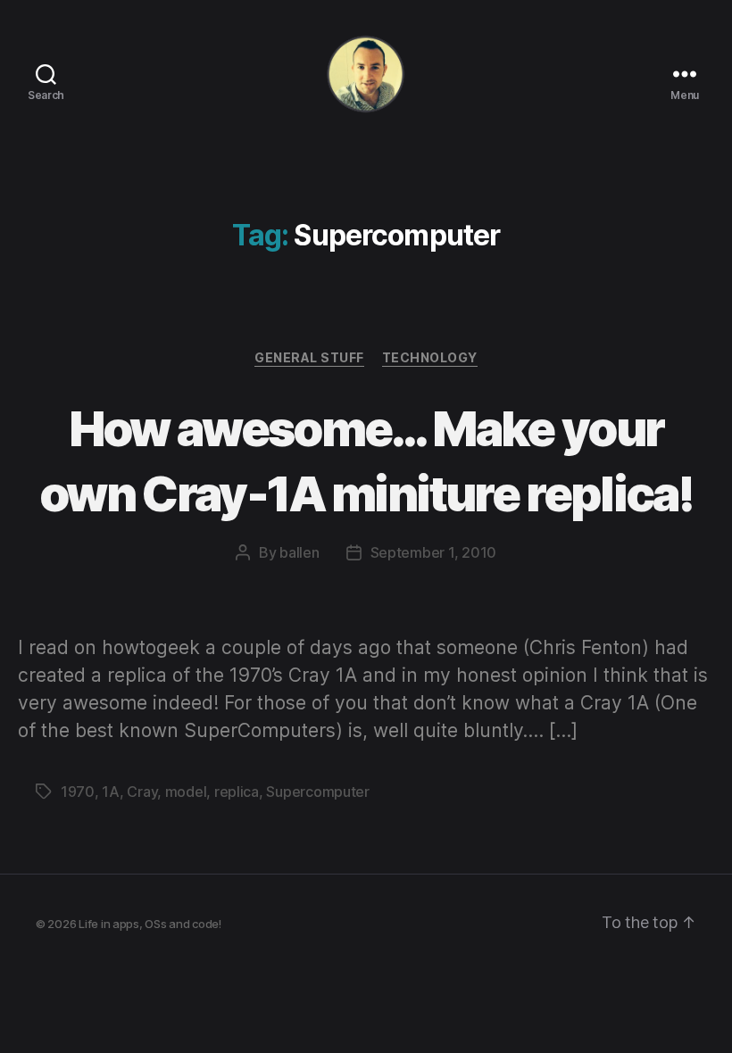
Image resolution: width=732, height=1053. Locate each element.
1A (110, 791)
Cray (142, 791)
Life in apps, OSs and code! (150, 923)
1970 (78, 791)
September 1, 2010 (433, 552)
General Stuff (309, 357)
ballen (299, 552)
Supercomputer (318, 791)
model (186, 791)
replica (236, 791)
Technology (430, 357)
